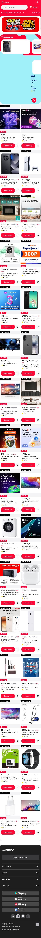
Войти (35, 7)
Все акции (36, 13)
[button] (20, 24)
